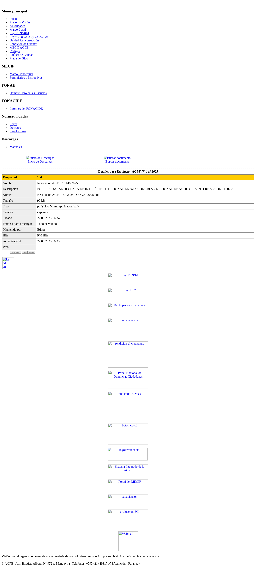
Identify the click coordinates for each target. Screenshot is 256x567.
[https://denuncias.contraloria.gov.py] (128, 387)
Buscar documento (117, 161)
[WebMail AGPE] (128, 533)
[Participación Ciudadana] (128, 314)
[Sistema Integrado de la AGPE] (128, 475)
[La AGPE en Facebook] (8, 268)
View (24, 252)
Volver (32, 252)
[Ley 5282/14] (128, 299)
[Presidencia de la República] (128, 459)
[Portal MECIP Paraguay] (128, 490)
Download (15, 252)
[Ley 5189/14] (128, 284)
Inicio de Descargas (40, 161)
